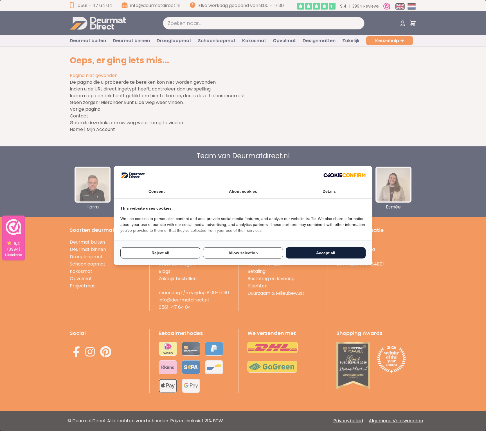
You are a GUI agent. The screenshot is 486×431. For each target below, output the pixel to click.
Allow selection (243, 253)
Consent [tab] (156, 191)
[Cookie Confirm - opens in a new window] (344, 175)
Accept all (325, 253)
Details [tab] (329, 191)
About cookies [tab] (243, 191)
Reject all (160, 253)
